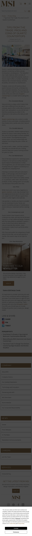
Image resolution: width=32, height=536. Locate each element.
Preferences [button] (17, 518)
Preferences (16, 532)
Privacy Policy (21, 523)
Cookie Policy (12, 523)
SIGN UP (8, 283)
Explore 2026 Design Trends (11, 290)
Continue (16, 528)
